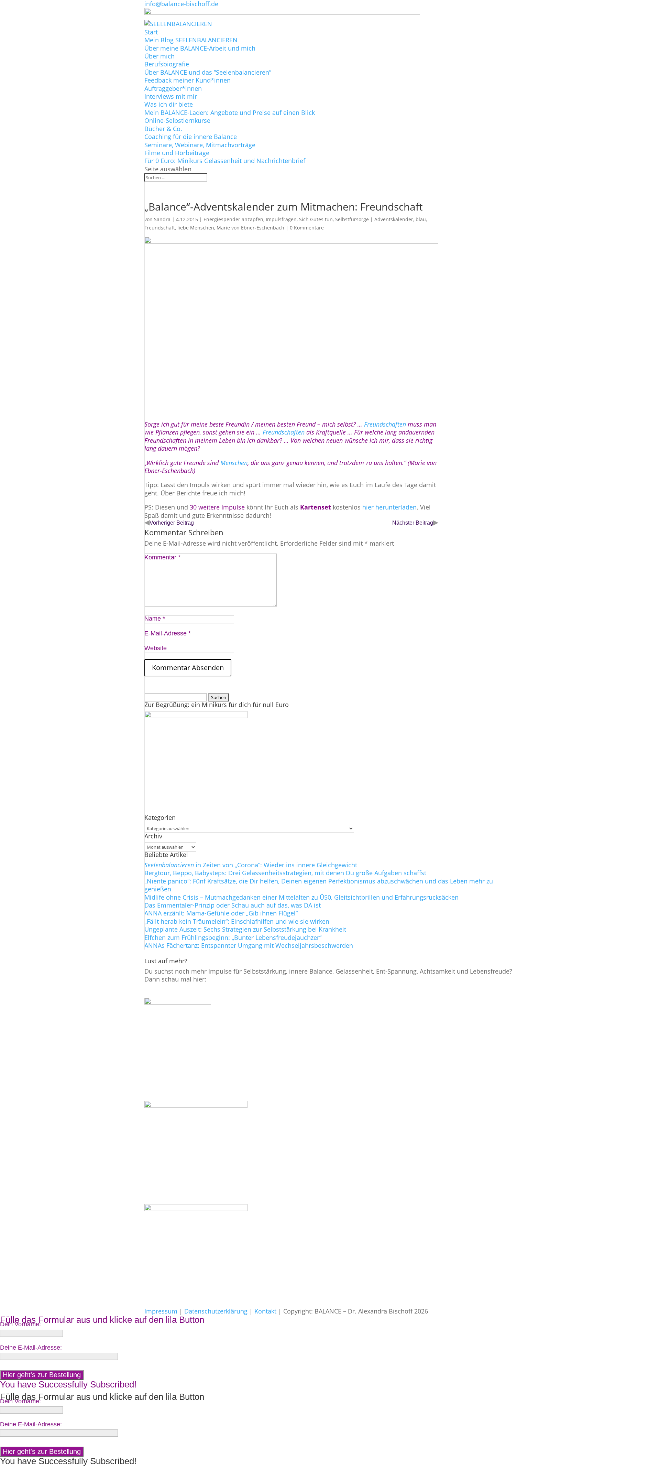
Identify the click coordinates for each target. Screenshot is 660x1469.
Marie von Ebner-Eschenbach (250, 227)
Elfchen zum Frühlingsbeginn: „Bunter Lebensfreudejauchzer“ (232, 937)
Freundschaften (386, 424)
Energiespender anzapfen (233, 219)
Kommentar (162, 557)
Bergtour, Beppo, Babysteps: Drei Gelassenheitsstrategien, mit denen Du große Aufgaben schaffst (285, 873)
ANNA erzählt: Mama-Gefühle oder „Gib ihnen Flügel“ (221, 913)
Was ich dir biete (168, 104)
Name (154, 618)
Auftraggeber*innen (173, 88)
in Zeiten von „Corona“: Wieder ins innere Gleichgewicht (250, 865)
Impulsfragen (281, 219)
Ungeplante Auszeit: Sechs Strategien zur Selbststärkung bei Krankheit (245, 929)
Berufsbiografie (166, 64)
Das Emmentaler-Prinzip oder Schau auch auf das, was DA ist (232, 905)
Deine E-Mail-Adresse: (31, 1347)
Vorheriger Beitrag (172, 523)
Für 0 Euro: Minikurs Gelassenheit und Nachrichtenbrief (224, 161)
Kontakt (265, 1311)
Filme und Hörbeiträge (176, 153)
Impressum (160, 1311)
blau (421, 219)
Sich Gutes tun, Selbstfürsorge (334, 219)
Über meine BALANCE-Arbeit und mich (199, 48)
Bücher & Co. (163, 129)
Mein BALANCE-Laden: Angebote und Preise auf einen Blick (229, 112)
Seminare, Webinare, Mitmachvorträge (199, 145)
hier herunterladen (389, 507)
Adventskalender (393, 219)
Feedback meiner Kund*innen (187, 80)
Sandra (162, 219)
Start (151, 32)
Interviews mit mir (170, 96)
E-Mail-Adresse (167, 633)
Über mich (159, 56)
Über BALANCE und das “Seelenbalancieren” (207, 72)
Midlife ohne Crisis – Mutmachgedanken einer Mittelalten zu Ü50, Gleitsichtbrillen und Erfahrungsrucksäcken (301, 897)
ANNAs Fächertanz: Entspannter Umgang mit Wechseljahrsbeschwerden (248, 945)
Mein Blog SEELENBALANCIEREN (191, 40)
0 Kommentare (307, 227)
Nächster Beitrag (412, 523)
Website (155, 648)
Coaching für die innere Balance (190, 136)
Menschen (234, 463)
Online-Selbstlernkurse (177, 120)
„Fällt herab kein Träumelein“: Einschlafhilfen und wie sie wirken (236, 921)
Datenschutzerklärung (216, 1311)
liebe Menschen (195, 227)
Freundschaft (159, 227)
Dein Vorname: (20, 1324)
